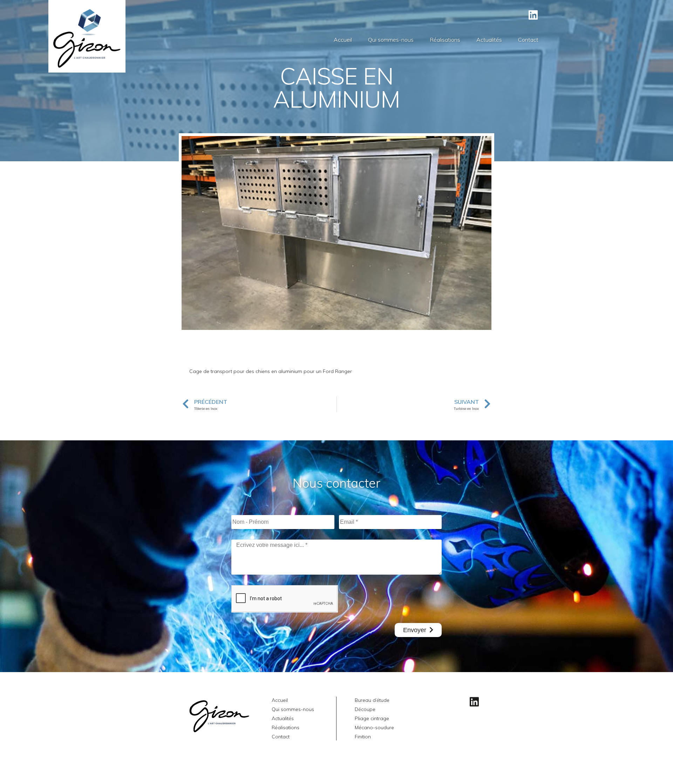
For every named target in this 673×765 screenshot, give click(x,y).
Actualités (489, 39)
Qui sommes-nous (391, 39)
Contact (528, 39)
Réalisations (445, 39)
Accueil (343, 39)
